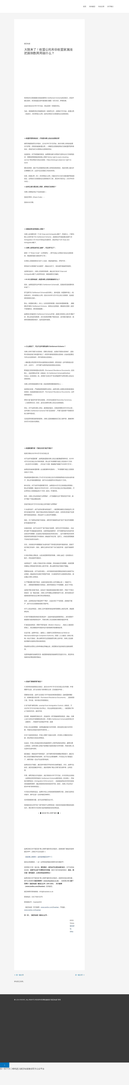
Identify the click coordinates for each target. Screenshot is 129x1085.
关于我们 (110, 6)
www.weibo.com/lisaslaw (50, 907)
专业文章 (101, 6)
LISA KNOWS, (21, 1000)
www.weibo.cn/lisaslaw (32, 910)
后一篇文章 (79, 975)
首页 (84, 6)
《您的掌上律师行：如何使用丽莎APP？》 (38, 857)
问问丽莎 (92, 6)
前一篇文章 (19, 975)
